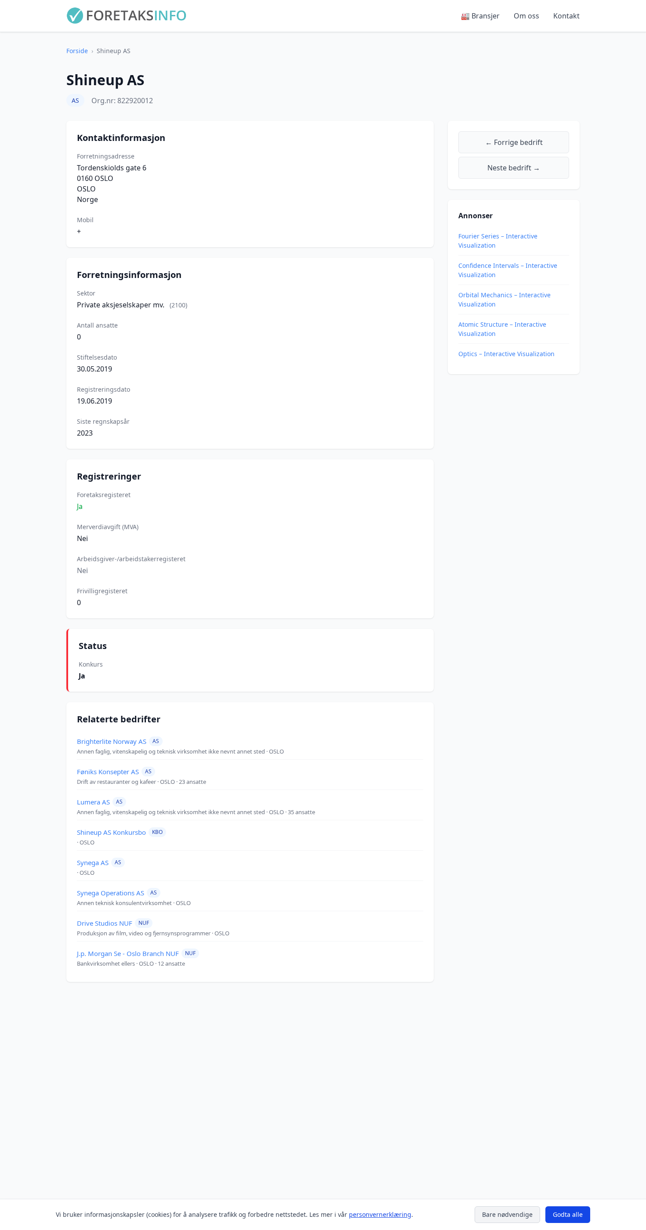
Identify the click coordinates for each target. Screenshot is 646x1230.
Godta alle (568, 1214)
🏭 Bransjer (480, 16)
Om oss (526, 16)
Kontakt (566, 16)
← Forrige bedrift (514, 142)
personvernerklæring (380, 1214)
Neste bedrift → (513, 168)
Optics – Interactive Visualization (506, 354)
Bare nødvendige (507, 1214)
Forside (77, 51)
